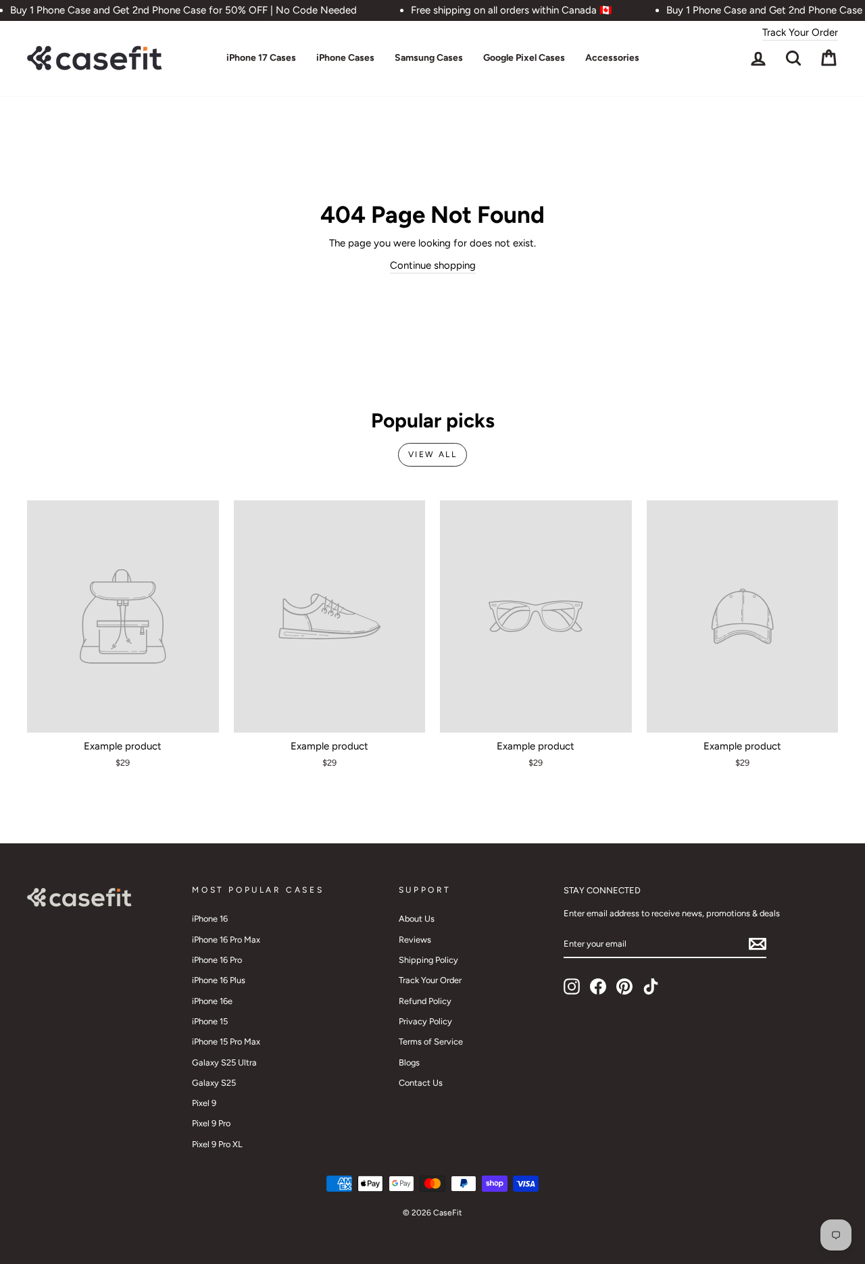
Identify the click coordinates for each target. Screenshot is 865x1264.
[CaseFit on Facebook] (598, 986)
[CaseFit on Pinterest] (624, 986)
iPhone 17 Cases (261, 57)
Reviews (415, 939)
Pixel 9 (204, 1103)
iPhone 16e (212, 1001)
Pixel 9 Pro (211, 1123)
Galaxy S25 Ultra (224, 1062)
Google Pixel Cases (524, 57)
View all (432, 454)
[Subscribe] (757, 944)
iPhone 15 (210, 1021)
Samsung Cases (429, 57)
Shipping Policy (428, 960)
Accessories (612, 57)
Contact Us (421, 1083)
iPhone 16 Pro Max (226, 939)
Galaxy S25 (214, 1083)
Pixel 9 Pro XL (217, 1144)
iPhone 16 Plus (218, 980)
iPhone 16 (210, 919)
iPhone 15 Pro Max (226, 1041)
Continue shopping (433, 265)
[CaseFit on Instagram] (572, 986)
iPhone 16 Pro (217, 960)
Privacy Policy (425, 1021)
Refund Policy (425, 1001)
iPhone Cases (345, 57)
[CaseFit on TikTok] (651, 986)
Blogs (409, 1062)
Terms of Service (431, 1041)
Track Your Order (800, 32)
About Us (417, 919)
